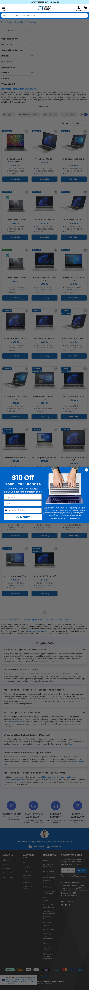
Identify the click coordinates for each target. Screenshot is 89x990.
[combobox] (44, 15)
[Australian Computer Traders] (44, 8)
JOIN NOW (23, 517)
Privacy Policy (60, 518)
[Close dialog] (86, 469)
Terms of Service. (74, 518)
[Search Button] (84, 15)
